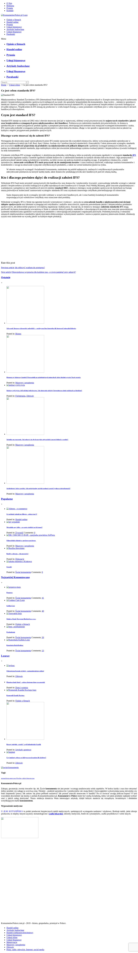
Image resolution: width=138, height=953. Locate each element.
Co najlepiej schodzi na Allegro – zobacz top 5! (21, 514)
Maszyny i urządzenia (24, 383)
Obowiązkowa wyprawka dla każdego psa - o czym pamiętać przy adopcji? (43, 272)
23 (43, 650)
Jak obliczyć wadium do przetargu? (30, 267)
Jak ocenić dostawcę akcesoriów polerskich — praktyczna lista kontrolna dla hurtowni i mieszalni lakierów (41, 328)
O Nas (9, 3)
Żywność (19, 533)
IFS (134, 155)
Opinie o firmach (13, 20)
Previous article (7, 267)
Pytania (9, 8)
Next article (6, 272)
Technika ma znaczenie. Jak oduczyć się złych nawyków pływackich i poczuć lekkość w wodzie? (37, 439)
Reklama (10, 6)
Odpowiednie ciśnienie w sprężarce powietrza (21, 540)
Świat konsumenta (23, 572)
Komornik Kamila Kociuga (15, 695)
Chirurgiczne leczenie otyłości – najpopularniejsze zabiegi (25, 671)
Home (3, 85)
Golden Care (10, 606)
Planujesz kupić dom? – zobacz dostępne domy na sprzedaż (25, 682)
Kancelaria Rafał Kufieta (14, 645)
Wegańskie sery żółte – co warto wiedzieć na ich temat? (24, 527)
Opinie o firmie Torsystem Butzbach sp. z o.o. (21, 619)
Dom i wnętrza (21, 687)
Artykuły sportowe (23, 750)
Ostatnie (5, 277)
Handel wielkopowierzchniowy (19, 932)
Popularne (7, 498)
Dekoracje (19, 559)
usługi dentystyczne (28, 778)
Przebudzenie (10, 632)
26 (43, 637)
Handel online (12, 22)
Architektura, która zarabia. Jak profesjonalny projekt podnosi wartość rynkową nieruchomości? (38, 488)
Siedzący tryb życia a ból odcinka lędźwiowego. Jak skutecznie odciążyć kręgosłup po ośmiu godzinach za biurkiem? (44, 390)
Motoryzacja (11, 942)
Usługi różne (14, 85)
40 (43, 611)
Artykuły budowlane (15, 29)
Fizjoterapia (20, 396)
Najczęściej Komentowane (15, 577)
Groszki (9, 567)
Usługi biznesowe (14, 27)
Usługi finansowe (13, 32)
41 (43, 598)
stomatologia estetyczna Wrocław (11, 778)
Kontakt (9, 10)
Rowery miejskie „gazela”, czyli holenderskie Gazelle (23, 744)
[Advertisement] (69, 881)
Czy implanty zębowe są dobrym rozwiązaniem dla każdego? (26, 757)
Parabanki (10, 34)
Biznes (18, 334)
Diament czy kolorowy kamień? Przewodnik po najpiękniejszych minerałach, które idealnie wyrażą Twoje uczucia (43, 377)
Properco (9, 592)
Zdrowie (30, 396)
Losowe (5, 655)
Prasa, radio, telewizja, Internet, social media (25, 949)
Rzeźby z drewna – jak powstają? (17, 554)
